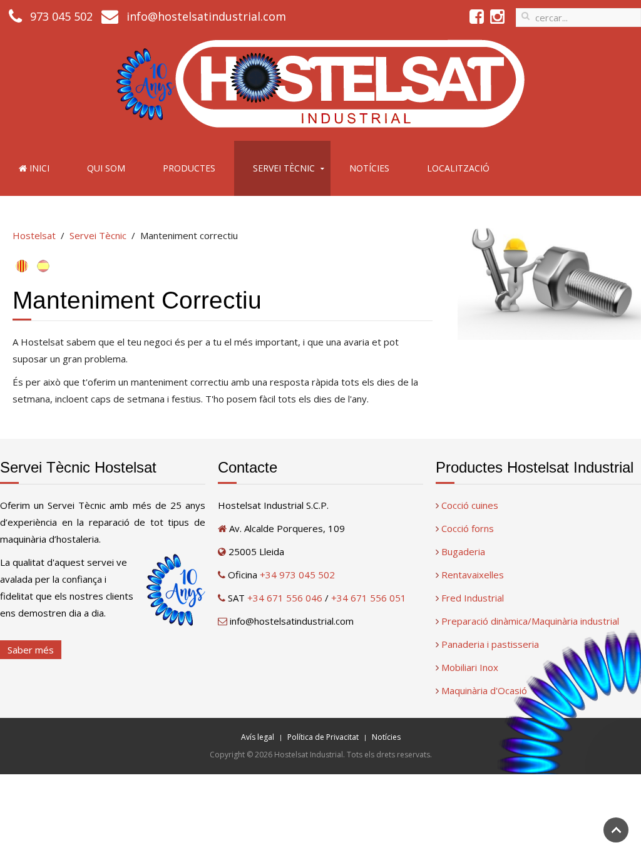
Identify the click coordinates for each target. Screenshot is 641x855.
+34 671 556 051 (368, 597)
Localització (458, 168)
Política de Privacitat (323, 737)
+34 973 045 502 (297, 574)
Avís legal (257, 737)
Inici (38, 168)
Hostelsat (34, 235)
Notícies (369, 168)
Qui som (106, 168)
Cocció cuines (469, 505)
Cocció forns (467, 528)
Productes (189, 168)
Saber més (31, 649)
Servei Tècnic (284, 168)
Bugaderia (463, 551)
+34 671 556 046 (284, 597)
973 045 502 (61, 16)
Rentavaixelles (472, 574)
